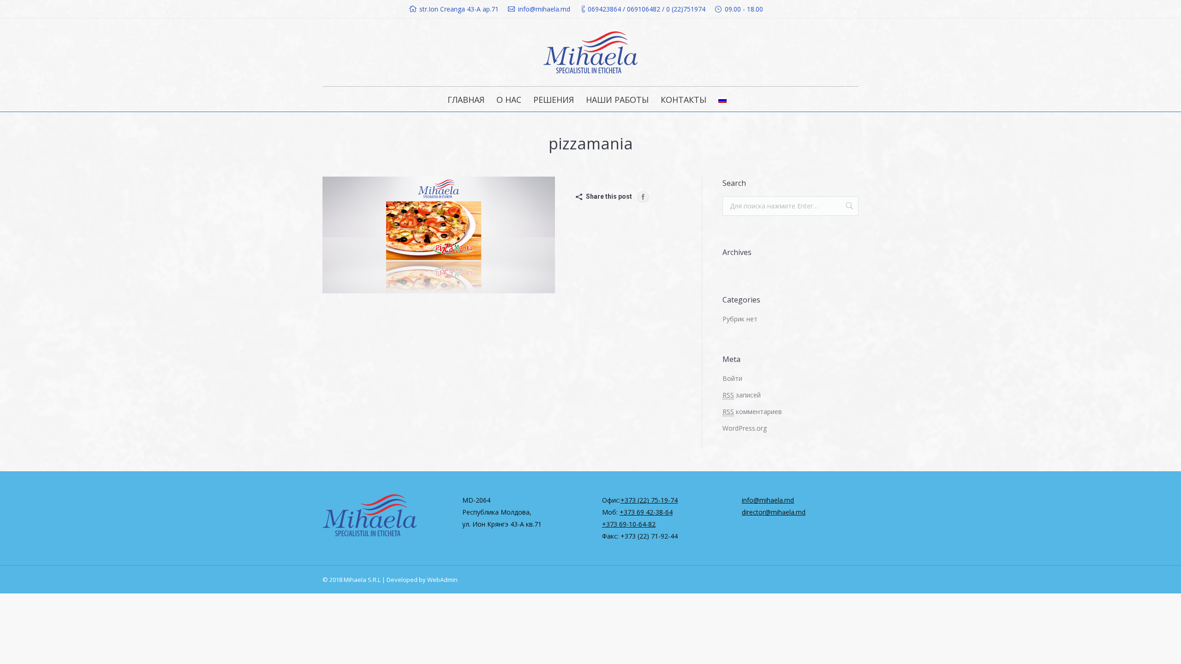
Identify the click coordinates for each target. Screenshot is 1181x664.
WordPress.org (744, 428)
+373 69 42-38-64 (646, 512)
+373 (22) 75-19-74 (649, 500)
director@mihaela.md (773, 512)
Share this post (609, 196)
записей (741, 395)
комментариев (752, 411)
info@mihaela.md (768, 500)
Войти (732, 378)
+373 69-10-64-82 (629, 524)
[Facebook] (643, 196)
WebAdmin (442, 579)
